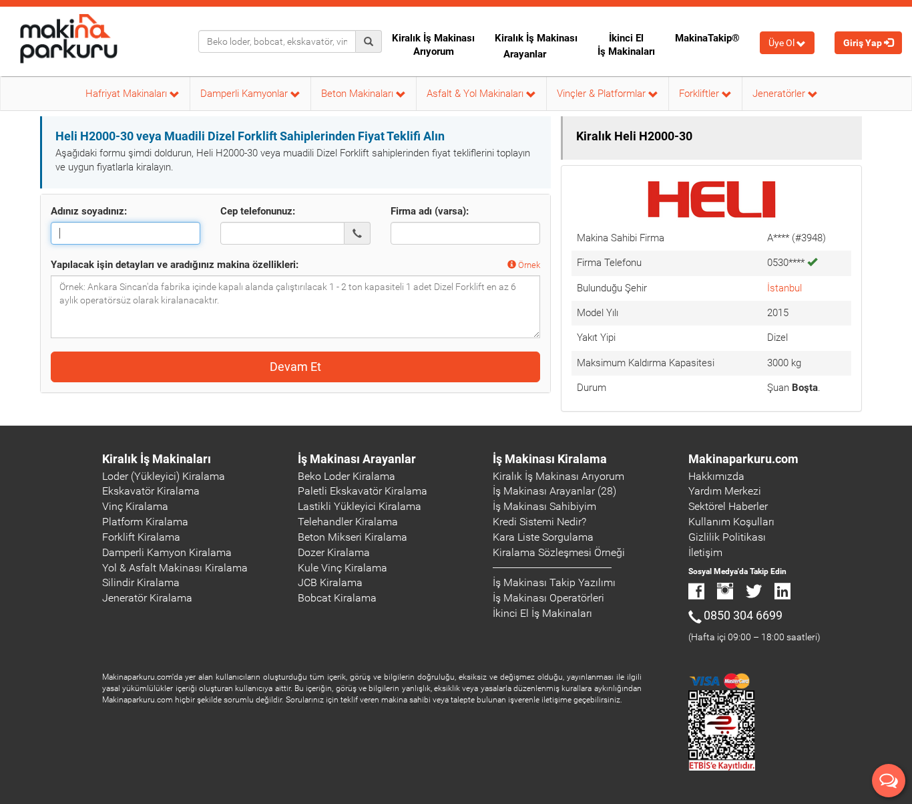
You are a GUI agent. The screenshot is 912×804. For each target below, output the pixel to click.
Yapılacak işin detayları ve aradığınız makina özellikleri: (174, 265)
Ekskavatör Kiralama (151, 491)
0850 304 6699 (743, 615)
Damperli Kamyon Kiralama (167, 552)
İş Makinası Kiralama (550, 459)
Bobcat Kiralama (337, 597)
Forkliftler (700, 94)
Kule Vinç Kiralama (342, 567)
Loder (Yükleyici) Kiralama (163, 476)
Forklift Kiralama (141, 537)
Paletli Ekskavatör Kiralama (362, 491)
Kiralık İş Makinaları (156, 459)
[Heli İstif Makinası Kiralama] (711, 200)
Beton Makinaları (358, 94)
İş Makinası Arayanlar (357, 459)
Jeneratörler (780, 94)
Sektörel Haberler (728, 506)
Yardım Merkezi (724, 491)
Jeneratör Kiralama (147, 597)
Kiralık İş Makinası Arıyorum (433, 44)
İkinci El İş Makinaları (626, 44)
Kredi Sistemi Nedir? (539, 521)
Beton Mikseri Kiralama (352, 537)
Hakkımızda (716, 476)
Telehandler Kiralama (348, 521)
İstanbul (784, 288)
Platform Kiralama (145, 521)
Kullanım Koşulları (731, 521)
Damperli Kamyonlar (245, 94)
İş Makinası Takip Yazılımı (554, 582)
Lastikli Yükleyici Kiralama (359, 506)
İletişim (705, 552)
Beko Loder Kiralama (346, 476)
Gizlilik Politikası (727, 537)
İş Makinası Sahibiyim (544, 506)
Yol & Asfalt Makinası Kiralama (175, 567)
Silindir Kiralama (141, 582)
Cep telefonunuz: (257, 211)
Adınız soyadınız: (89, 211)
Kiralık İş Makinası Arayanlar (536, 46)
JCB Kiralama (330, 582)
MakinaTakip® (707, 38)
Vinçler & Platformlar (602, 94)
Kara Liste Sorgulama (543, 537)
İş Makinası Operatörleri (548, 597)
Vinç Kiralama (135, 506)
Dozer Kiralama (334, 552)
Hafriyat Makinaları (127, 94)
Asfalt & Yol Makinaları (476, 94)
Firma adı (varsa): (430, 211)
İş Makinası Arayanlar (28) (554, 491)
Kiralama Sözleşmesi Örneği (559, 552)
